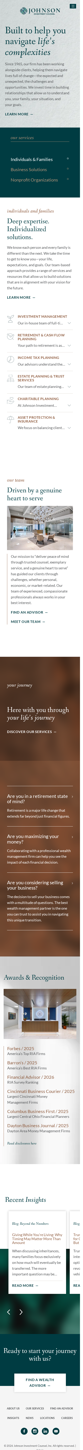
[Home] (40, 10)
